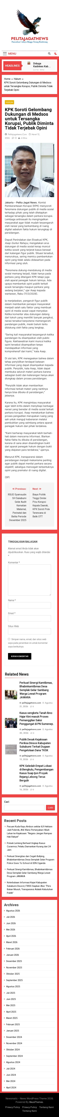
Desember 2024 (14, 1037)
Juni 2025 (11, 999)
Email (11, 613)
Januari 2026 (12, 955)
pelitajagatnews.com (17, 134)
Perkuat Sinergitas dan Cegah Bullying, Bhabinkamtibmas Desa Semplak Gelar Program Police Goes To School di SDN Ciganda (30, 860)
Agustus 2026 (13, 910)
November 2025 (14, 967)
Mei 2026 (10, 929)
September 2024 (14, 1056)
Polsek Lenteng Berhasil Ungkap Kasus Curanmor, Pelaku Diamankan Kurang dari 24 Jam (29, 846)
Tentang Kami (46, 1107)
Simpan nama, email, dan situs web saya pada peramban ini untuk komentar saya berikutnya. (28, 643)
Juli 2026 (10, 917)
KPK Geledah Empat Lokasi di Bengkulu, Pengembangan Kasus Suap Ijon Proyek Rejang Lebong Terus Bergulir (36, 773)
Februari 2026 (13, 948)
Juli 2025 (10, 993)
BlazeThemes (36, 1102)
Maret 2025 (11, 1018)
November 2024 (14, 1043)
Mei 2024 (10, 1081)
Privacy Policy (12, 1107)
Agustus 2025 (13, 986)
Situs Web (13, 626)
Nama (12, 600)
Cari (6, 801)
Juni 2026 (11, 923)
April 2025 (11, 1011)
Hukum (9, 102)
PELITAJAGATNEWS (29, 38)
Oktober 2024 (13, 1049)
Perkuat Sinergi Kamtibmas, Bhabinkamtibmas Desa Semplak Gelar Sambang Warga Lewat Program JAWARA (36, 690)
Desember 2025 (14, 961)
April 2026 (11, 936)
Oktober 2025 (13, 973)
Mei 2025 (10, 1005)
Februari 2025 (13, 1024)
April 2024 (11, 1087)
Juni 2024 (11, 1075)
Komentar (14, 562)
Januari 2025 (12, 1030)
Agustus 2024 (13, 1062)
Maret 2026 (11, 942)
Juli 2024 (10, 1068)
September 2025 (14, 980)
